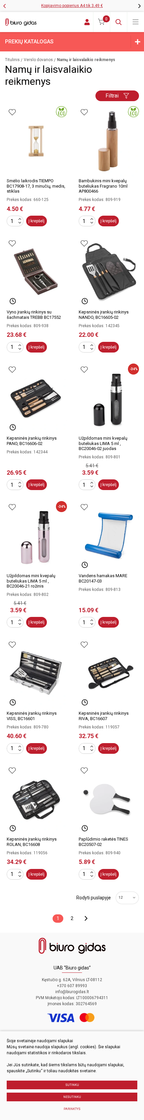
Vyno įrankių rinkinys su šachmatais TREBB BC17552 (34, 314)
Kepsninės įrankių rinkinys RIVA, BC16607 (104, 716)
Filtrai (112, 95)
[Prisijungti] (87, 22)
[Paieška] (118, 22)
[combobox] (127, 898)
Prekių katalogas (29, 41)
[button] (139, 6)
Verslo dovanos (38, 59)
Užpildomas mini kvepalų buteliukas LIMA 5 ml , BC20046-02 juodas (103, 443)
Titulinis (12, 59)
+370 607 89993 (72, 985)
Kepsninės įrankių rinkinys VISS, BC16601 (32, 716)
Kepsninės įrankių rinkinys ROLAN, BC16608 (32, 842)
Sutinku (72, 1085)
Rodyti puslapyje (93, 897)
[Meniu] (135, 22)
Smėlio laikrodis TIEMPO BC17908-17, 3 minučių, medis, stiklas (36, 186)
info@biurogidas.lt (72, 991)
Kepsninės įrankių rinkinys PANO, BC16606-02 (32, 441)
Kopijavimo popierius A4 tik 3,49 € (72, 5)
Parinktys (72, 1109)
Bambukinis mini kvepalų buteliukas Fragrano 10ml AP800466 (103, 186)
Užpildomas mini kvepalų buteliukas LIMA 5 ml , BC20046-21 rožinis (31, 581)
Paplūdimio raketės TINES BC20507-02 (103, 842)
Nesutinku (72, 1097)
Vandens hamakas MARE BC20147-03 (103, 578)
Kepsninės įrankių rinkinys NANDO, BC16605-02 (104, 314)
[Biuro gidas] (21, 22)
